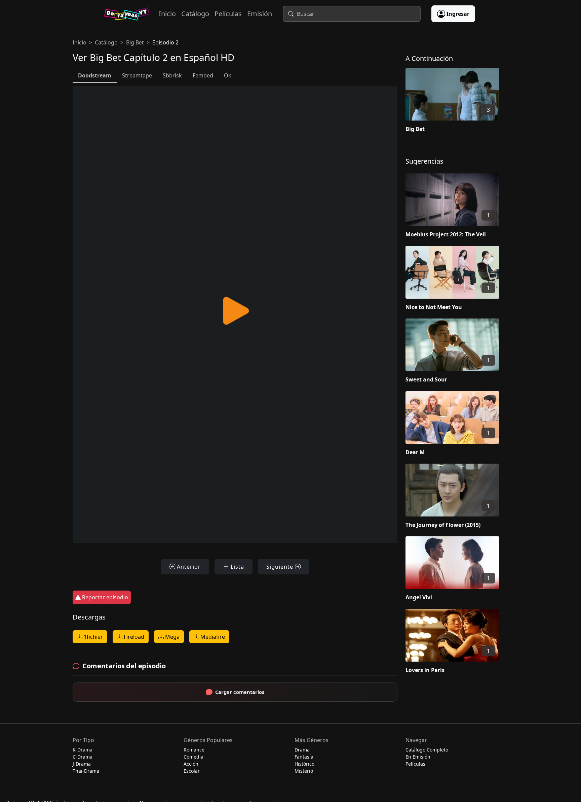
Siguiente (280, 566)
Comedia (193, 757)
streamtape (137, 75)
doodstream (94, 75)
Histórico (304, 764)
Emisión (259, 13)
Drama (302, 749)
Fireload (133, 636)
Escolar (192, 771)
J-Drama (82, 764)
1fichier (92, 636)
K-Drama (82, 749)
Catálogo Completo (426, 749)
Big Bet (135, 42)
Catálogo (195, 13)
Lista (236, 566)
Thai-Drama (86, 771)
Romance (194, 749)
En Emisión (417, 757)
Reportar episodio (104, 597)
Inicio (167, 13)
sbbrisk (172, 75)
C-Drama (82, 757)
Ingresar (458, 14)
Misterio (304, 771)
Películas (228, 13)
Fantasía (304, 757)
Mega (172, 636)
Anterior (188, 566)
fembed (203, 75)
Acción (191, 764)
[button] (456, 101)
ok (227, 75)
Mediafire (212, 636)
